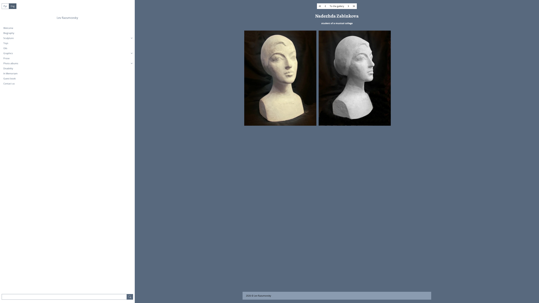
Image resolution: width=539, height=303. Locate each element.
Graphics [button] (8, 53)
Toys (5, 43)
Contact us (9, 83)
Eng (13, 6)
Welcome (8, 28)
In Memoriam (10, 73)
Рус (5, 6)
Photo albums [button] (10, 63)
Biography (8, 33)
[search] (130, 297)
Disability (8, 68)
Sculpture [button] (8, 38)
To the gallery (337, 6)
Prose (6, 58)
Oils (5, 48)
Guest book (9, 78)
